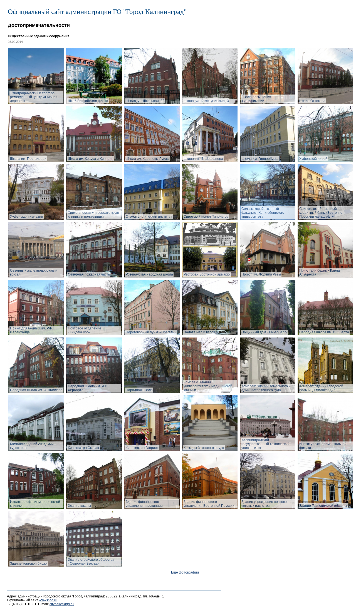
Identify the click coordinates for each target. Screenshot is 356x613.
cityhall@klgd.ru (62, 604)
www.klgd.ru (48, 600)
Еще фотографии (185, 572)
